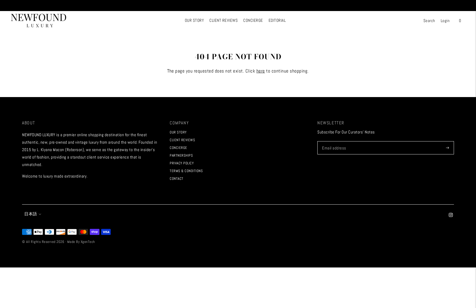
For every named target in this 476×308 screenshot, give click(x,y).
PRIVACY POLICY (182, 163)
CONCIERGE (253, 20)
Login (445, 20)
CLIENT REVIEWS (223, 20)
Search (429, 20)
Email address (333, 141)
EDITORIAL (277, 20)
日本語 (30, 213)
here (260, 71)
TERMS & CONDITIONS (186, 170)
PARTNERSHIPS (181, 155)
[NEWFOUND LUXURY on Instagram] (451, 215)
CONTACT (176, 178)
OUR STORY (194, 20)
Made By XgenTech (81, 241)
